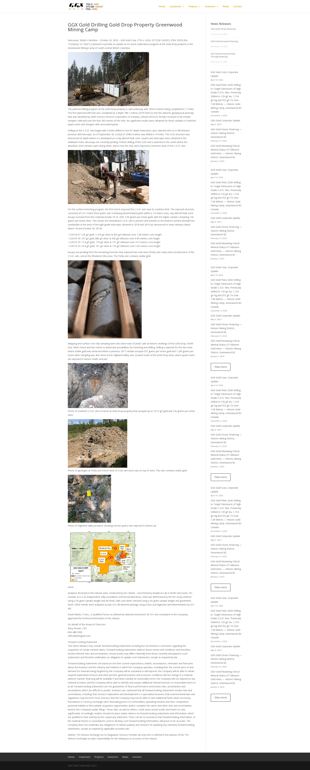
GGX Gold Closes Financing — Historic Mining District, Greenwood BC (226, 133)
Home (162, 6)
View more (220, 367)
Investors (210, 6)
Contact (237, 6)
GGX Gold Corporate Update (225, 120)
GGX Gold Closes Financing (223, 29)
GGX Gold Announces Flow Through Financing (223, 55)
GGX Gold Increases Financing (224, 41)
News (226, 6)
